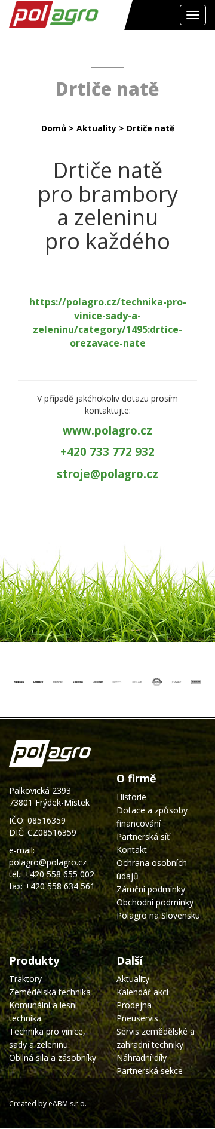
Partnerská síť (143, 836)
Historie (131, 797)
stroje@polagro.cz (107, 473)
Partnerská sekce (149, 1070)
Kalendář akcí (142, 992)
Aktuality (96, 128)
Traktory (25, 978)
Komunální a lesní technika (43, 1011)
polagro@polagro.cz (48, 862)
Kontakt (131, 849)
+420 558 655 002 (59, 874)
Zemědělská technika (50, 992)
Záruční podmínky (150, 889)
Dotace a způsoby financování (152, 816)
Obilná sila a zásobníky (52, 1057)
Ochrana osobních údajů (151, 869)
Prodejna (134, 1005)
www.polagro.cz (107, 430)
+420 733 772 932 (107, 451)
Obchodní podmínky (155, 902)
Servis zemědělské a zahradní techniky (155, 1038)
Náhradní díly (141, 1057)
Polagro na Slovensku (158, 915)
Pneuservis (137, 1018)
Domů (53, 128)
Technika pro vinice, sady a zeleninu (47, 1038)
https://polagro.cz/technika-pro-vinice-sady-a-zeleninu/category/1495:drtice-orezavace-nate (107, 322)
